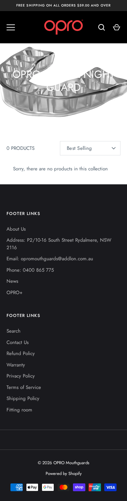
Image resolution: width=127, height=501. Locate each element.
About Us (16, 229)
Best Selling (79, 148)
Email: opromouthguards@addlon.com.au (50, 258)
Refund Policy (21, 353)
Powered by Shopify (64, 473)
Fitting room (19, 409)
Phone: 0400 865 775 (30, 270)
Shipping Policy (23, 398)
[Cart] (116, 27)
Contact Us (18, 342)
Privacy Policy (21, 375)
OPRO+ (14, 292)
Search (14, 331)
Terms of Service (24, 387)
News (12, 281)
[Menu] (11, 27)
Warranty (16, 364)
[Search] (101, 27)
